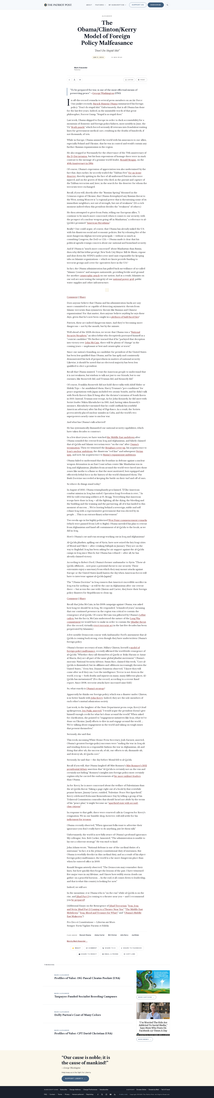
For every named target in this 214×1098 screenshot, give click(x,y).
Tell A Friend (165, 1089)
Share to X (110, 948)
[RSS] (115, 1094)
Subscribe (155, 5)
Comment (72, 297)
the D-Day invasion (77, 156)
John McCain (92, 342)
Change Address (75, 1089)
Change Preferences (90, 1089)
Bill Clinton (112, 935)
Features (99, 5)
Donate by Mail (154, 1089)
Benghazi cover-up (115, 448)
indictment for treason (79, 819)
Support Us (138, 5)
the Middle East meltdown (121, 437)
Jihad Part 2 (82, 896)
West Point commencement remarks (127, 520)
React (76, 948)
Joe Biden (135, 935)
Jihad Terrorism (117, 906)
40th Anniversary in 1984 (80, 163)
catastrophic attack (90, 275)
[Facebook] (98, 1094)
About (89, 5)
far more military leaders (127, 776)
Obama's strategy (95, 688)
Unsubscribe (104, 1089)
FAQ (45, 1094)
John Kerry (97, 698)
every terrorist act (103, 625)
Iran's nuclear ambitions (80, 451)
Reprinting (89, 1094)
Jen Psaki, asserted (91, 711)
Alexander (107, 16)
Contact (52, 1094)
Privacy (67, 1094)
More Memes (144, 1039)
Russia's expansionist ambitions (119, 455)
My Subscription (116, 5)
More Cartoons (146, 997)
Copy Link (130, 954)
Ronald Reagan (128, 160)
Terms (60, 1094)
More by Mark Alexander (77, 941)
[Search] (167, 4)
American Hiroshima (98, 223)
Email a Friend (111, 954)
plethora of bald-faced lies (125, 317)
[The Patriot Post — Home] (58, 4)
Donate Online (141, 1089)
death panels (77, 127)
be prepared (77, 900)
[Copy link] (80, 79)
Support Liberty (75, 1078)
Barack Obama (85, 935)
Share (82, 297)
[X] (102, 1094)
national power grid (123, 279)
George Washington (103, 93)
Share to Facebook (132, 948)
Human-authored (78, 1094)
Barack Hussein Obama (105, 104)
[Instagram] (106, 1094)
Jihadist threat (138, 622)
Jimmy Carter (100, 935)
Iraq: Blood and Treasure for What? (98, 913)
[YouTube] (111, 1094)
